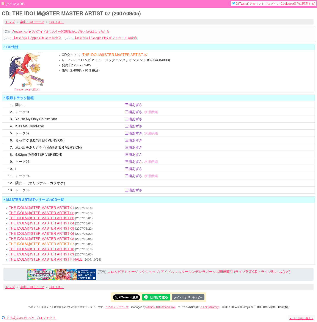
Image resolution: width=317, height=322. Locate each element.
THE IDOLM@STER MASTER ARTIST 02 (41, 212)
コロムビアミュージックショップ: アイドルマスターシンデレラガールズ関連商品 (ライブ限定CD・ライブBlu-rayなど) (198, 271)
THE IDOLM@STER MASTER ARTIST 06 (41, 233)
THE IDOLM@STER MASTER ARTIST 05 (41, 228)
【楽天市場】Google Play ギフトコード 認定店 (105, 38)
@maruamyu (168, 307)
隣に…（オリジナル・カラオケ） (41, 182)
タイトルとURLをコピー (188, 297)
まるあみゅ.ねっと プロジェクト (31, 317)
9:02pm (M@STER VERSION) (38, 154)
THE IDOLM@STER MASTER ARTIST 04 (41, 223)
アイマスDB (15, 4)
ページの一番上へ (301, 318)
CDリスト (56, 21)
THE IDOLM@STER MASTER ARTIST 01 (41, 207)
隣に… (20, 104)
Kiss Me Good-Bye (29, 125)
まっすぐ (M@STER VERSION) (39, 140)
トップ (10, 21)
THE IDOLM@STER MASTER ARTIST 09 (41, 254)
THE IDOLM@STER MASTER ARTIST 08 (41, 238)
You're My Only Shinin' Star (36, 118)
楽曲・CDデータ (32, 21)
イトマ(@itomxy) (210, 307)
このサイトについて (117, 307)
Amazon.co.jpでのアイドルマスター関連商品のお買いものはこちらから (60, 31)
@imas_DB (153, 307)
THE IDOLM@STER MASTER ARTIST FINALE (46, 259)
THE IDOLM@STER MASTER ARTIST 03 (41, 217)
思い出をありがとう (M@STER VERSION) (48, 147)
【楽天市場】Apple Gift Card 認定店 (36, 38)
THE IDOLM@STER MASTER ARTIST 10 (41, 248)
